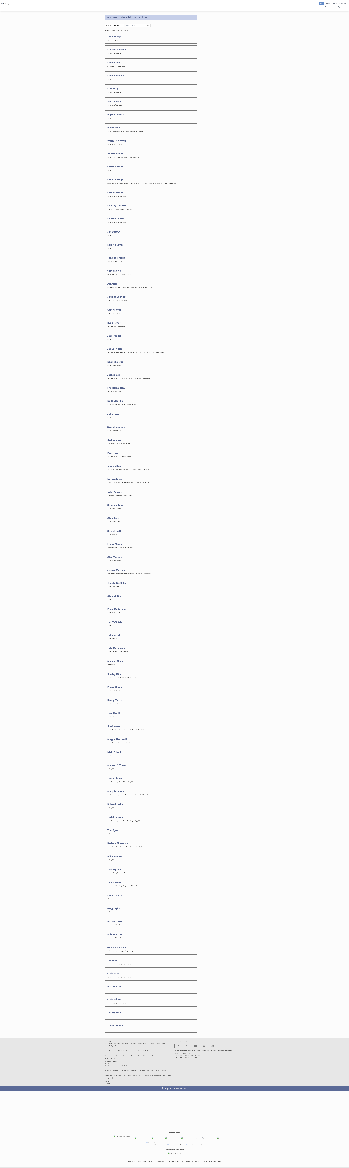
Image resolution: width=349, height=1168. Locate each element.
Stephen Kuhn (115, 505)
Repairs (129, 1066)
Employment (108, 1078)
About (344, 7)
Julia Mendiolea (116, 648)
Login (321, 3)
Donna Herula (115, 400)
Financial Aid (118, 1051)
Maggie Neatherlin (117, 739)
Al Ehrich (112, 283)
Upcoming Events (109, 1056)
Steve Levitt (114, 531)
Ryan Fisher (113, 322)
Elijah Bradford (115, 114)
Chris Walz (113, 973)
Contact (107, 1081)
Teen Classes (125, 1043)
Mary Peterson (115, 791)
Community (336, 7)
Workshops (133, 1043)
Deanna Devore (116, 218)
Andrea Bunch (115, 153)
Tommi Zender (115, 1025)
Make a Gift (108, 1070)
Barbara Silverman (117, 843)
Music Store (326, 7)
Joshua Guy (113, 374)
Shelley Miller (115, 674)
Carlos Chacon (115, 166)
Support (107, 1069)
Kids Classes (117, 1043)
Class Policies (126, 1051)
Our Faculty (151, 1043)
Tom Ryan (112, 830)
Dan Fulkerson (115, 361)
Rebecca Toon (115, 934)
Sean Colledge (115, 179)
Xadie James (114, 440)
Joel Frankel (114, 335)
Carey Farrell (114, 309)
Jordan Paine (114, 778)
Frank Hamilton (116, 387)
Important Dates (136, 1051)
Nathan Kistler (115, 479)
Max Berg (112, 88)
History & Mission (137, 1075)
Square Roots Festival (111, 1061)
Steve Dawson (115, 192)
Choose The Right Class (111, 1046)
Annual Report (150, 1070)
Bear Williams (115, 986)
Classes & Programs (110, 1042)
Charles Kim (114, 466)
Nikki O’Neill (114, 752)
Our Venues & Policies (110, 1058)
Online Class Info (160, 1043)
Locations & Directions (111, 1075)
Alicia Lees (113, 518)
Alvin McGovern (116, 596)
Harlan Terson (115, 921)
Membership (342, 3)
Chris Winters (115, 999)
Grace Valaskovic (116, 947)
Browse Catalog (109, 1051)
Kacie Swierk (114, 895)
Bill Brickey (113, 127)
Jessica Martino (116, 570)
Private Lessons (142, 1043)
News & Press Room (149, 1075)
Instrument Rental (121, 1066)
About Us (107, 1074)
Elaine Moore (114, 687)
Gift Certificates (147, 1051)
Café (119, 1075)
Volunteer (133, 1070)
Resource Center (160, 1075)
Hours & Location (109, 1066)
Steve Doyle (114, 270)
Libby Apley (113, 62)
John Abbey (114, 36)
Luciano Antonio (116, 49)
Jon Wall (112, 960)
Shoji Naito (113, 726)
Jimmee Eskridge (117, 296)
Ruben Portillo (115, 804)
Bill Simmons (114, 856)
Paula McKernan (116, 609)
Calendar (327, 3)
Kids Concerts (146, 1056)
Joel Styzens (114, 869)
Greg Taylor (113, 908)
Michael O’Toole (116, 765)
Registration (108, 1049)
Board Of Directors (161, 1070)
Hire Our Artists (127, 1075)
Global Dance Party (136, 1056)
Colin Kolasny (114, 492)
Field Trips (154, 1056)
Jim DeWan (113, 231)
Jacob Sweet (114, 882)
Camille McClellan (117, 583)
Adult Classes (108, 1043)
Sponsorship (141, 1070)
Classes (310, 7)
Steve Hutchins (116, 427)
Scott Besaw (114, 101)
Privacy (115, 1078)
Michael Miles (115, 661)
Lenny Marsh (114, 544)
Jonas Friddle (114, 348)
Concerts (317, 7)
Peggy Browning (116, 140)
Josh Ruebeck (115, 817)
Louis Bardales (115, 75)
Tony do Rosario (116, 257)
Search (335, 3)
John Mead (113, 635)
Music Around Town (164, 1056)
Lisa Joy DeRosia (116, 205)
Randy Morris (114, 700)
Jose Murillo (114, 713)
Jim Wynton (114, 1012)
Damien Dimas (115, 244)
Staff (168, 1075)
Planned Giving (125, 1070)
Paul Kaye (112, 453)
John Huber (114, 414)
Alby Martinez (115, 557)
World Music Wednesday (122, 1056)
